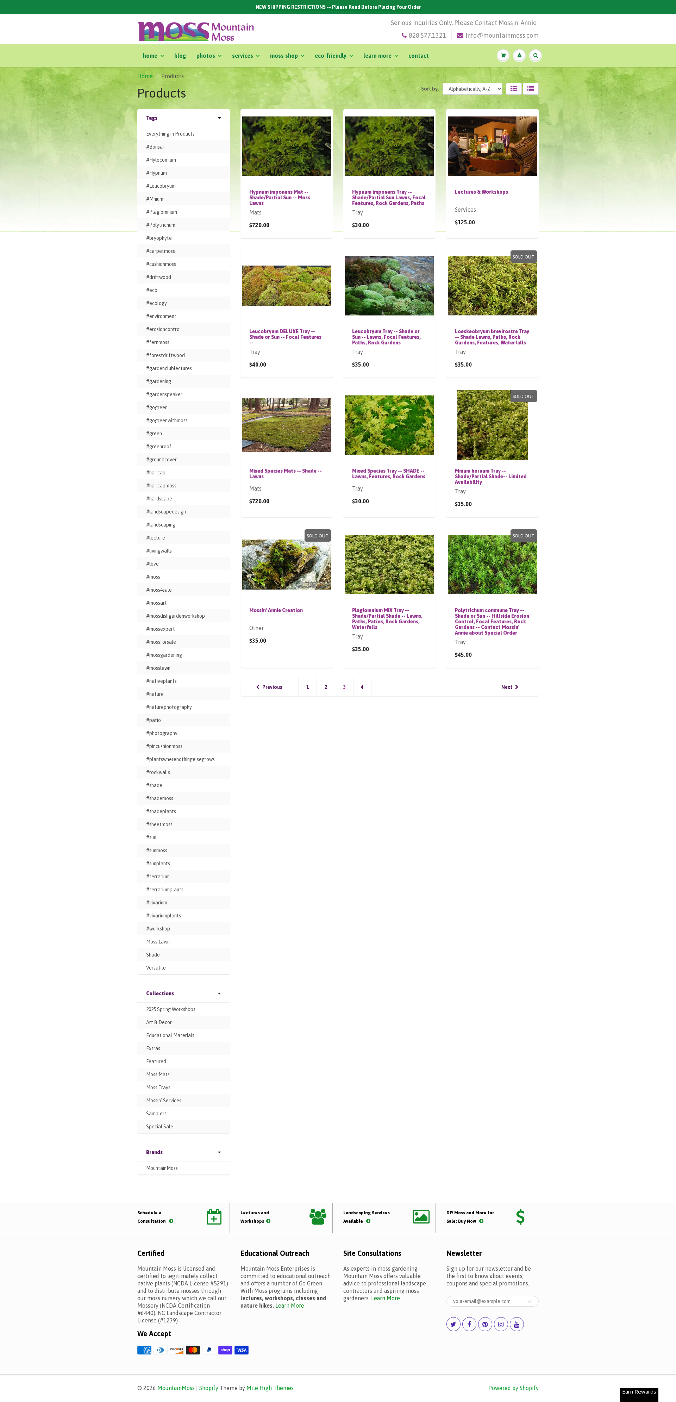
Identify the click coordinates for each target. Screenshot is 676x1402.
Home (150, 55)
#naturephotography (169, 707)
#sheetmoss (159, 824)
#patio (153, 720)
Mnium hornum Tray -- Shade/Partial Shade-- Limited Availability (491, 476)
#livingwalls (159, 551)
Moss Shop (284, 55)
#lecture (155, 538)
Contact (418, 55)
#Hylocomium (161, 160)
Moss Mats (158, 1074)
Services (242, 55)
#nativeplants (161, 681)
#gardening (158, 381)
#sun (151, 837)
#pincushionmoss (164, 746)
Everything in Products (170, 134)
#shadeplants (161, 811)
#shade (154, 785)
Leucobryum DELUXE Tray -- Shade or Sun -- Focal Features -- (285, 337)
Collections (160, 993)
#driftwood (158, 277)
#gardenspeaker (164, 394)
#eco (151, 290)
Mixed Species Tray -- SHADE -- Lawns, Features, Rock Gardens (388, 473)
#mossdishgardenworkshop (175, 616)
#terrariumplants (164, 889)
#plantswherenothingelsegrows (180, 759)
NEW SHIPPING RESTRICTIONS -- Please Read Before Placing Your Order (338, 7)
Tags (151, 118)
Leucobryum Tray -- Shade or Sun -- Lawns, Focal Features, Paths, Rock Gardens (386, 337)
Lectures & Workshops (481, 192)
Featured (156, 1061)
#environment (161, 316)
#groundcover (161, 459)
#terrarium (158, 876)
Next (506, 687)
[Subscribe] (529, 1301)
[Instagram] (501, 1324)
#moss (153, 577)
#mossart (156, 603)
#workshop (158, 928)
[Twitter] (453, 1324)
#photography (161, 733)
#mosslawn (158, 668)
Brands (154, 1152)
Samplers (156, 1113)
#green (154, 433)
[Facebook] (469, 1324)
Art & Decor (159, 1022)
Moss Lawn (158, 942)
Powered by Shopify (513, 1388)
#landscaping (160, 525)
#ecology (156, 303)
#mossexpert (160, 629)
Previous (272, 687)
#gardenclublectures (169, 368)
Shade (153, 955)
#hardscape (159, 498)
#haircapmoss (161, 485)
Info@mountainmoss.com (502, 35)
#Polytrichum (160, 225)
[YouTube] (517, 1324)
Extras (153, 1048)
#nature (155, 694)
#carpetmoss (160, 251)
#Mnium (154, 199)
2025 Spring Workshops (170, 1009)
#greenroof (158, 446)
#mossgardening (164, 655)
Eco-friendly (330, 55)
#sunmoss (156, 850)
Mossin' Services (163, 1100)
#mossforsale (161, 642)
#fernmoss (157, 342)
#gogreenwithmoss (167, 420)
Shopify (208, 1388)
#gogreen (157, 407)
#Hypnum (156, 173)
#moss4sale (159, 590)
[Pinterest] (485, 1324)
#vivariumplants (163, 915)
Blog (180, 55)
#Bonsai (155, 147)
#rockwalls (158, 772)
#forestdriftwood (165, 355)
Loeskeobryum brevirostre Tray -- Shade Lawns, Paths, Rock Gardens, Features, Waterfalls (492, 337)
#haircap (155, 472)
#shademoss (159, 798)
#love (152, 564)
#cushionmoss (161, 264)
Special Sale (159, 1126)
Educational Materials (170, 1035)
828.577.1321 (427, 35)
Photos (205, 55)
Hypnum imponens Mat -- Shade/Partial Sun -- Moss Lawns (279, 197)
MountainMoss (162, 1168)
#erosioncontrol (163, 329)
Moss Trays (158, 1087)
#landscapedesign (166, 512)
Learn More (377, 55)
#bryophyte (159, 238)
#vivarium (156, 902)
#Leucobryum (161, 186)
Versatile (156, 968)
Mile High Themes (270, 1388)
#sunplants (158, 863)
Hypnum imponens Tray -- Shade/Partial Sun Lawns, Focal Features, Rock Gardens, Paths (389, 197)
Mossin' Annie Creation (276, 610)
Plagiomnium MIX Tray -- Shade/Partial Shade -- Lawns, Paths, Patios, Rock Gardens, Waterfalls (387, 618)
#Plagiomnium (161, 212)
